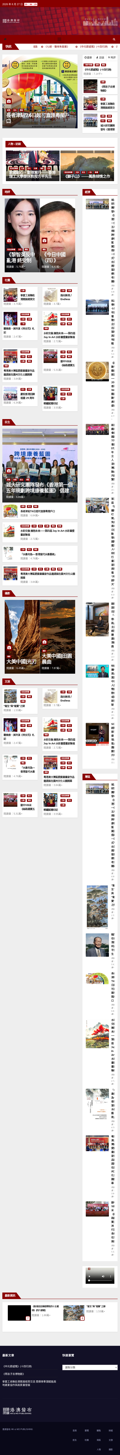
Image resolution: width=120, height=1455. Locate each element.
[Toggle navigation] (59, 39)
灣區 (109, 121)
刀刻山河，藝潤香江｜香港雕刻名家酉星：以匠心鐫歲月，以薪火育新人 (87, 176)
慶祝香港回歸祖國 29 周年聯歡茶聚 (27, 398)
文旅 (22, 168)
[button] (114, 39)
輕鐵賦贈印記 (51, 403)
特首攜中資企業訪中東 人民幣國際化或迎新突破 (113, 685)
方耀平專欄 (88, 65)
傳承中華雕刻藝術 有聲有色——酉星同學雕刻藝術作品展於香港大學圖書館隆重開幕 (32, 176)
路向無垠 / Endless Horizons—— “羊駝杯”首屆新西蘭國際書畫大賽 (99, 1310)
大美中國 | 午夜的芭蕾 (55, 659)
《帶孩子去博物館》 (13, 1374)
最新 (89, 57)
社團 (103, 99)
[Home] (5, 39)
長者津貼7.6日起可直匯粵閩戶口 (37, 511)
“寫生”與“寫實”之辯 (14, 706)
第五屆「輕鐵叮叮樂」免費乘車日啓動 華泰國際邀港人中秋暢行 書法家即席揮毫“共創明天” (113, 541)
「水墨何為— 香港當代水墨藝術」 (38, 554)
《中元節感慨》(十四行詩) (17, 1366)
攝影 (8, 656)
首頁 (75, 1430)
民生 (103, 121)
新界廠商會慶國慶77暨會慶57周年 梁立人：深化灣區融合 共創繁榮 (114, 452)
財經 (109, 116)
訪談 (101, 57)
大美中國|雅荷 (21, 661)
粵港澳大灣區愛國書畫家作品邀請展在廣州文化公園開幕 (113, 1160)
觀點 (103, 65)
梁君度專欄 (14, 168)
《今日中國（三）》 (18, 257)
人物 (41, 168)
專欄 (102, 168)
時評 (113, 57)
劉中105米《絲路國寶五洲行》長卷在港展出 (113, 1222)
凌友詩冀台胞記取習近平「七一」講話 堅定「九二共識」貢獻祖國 (39, 121)
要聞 (8, 110)
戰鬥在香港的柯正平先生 (43, 1306)
